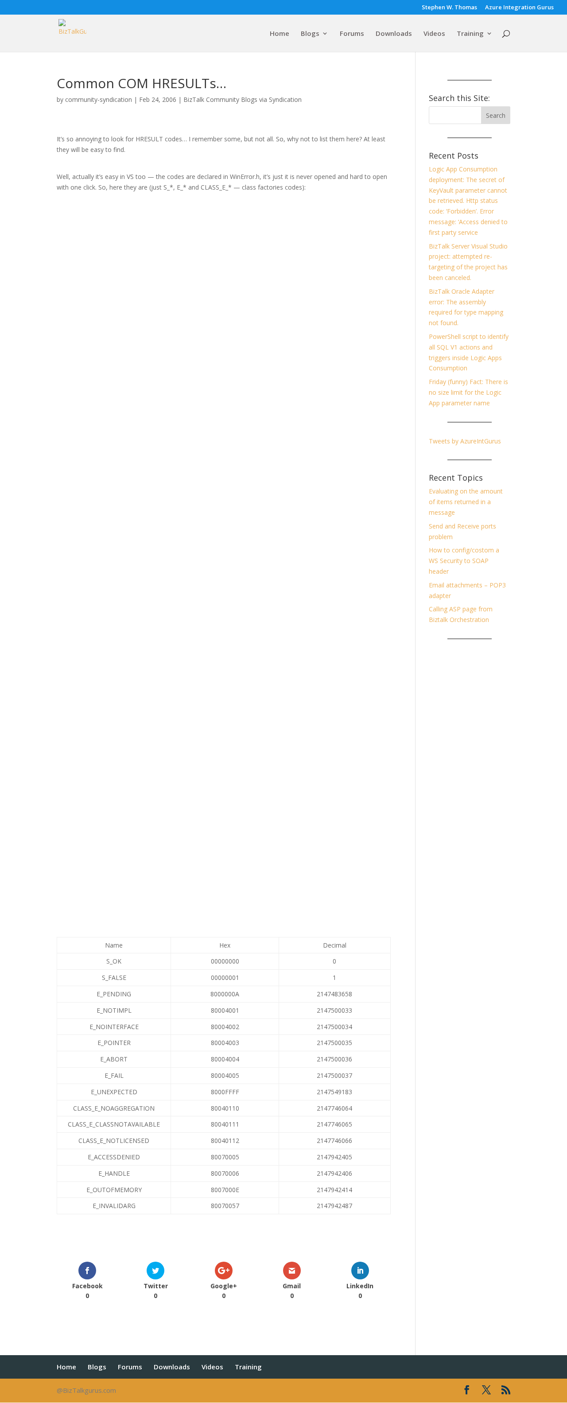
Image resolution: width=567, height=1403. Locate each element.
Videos (434, 34)
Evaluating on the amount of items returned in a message (466, 502)
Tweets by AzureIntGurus (465, 441)
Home (279, 34)
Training (470, 34)
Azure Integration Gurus (519, 7)
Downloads (394, 34)
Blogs (310, 34)
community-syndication (98, 99)
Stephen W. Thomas (449, 7)
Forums (352, 34)
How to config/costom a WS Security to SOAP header (464, 560)
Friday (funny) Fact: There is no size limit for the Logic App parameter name (468, 392)
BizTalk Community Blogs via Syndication (242, 99)
